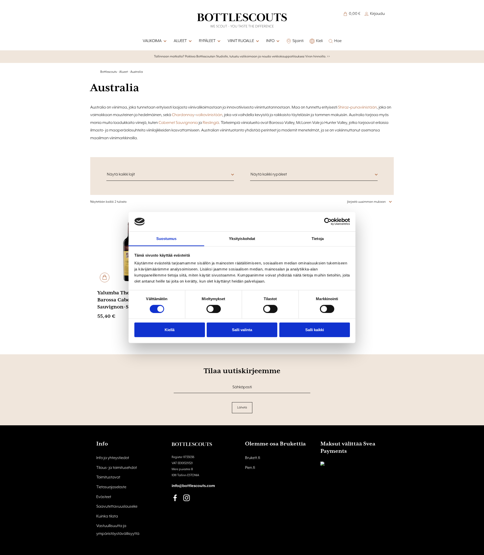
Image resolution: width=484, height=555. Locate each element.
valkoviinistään (209, 115)
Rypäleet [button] (207, 41)
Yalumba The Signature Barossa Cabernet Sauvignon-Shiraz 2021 (126, 300)
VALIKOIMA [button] (152, 41)
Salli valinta (242, 330)
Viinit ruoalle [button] (241, 41)
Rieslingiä (211, 123)
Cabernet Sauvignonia (178, 123)
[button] (278, 41)
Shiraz (343, 107)
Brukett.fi (252, 458)
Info (270, 41)
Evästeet (103, 497)
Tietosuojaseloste (111, 487)
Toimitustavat (108, 477)
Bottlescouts (108, 72)
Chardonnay (183, 115)
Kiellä (169, 330)
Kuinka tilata (107, 516)
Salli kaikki (314, 330)
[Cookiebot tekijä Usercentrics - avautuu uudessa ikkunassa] (328, 221)
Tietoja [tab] (318, 238)
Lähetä (242, 407)
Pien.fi (250, 468)
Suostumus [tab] (166, 238)
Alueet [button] (180, 41)
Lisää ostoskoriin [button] (104, 277)
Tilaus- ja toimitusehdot (116, 468)
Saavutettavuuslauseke (116, 506)
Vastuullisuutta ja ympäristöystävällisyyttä (117, 530)
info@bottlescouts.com (193, 486)
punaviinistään (363, 107)
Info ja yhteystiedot (112, 458)
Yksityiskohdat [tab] (242, 238)
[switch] (213, 309)
